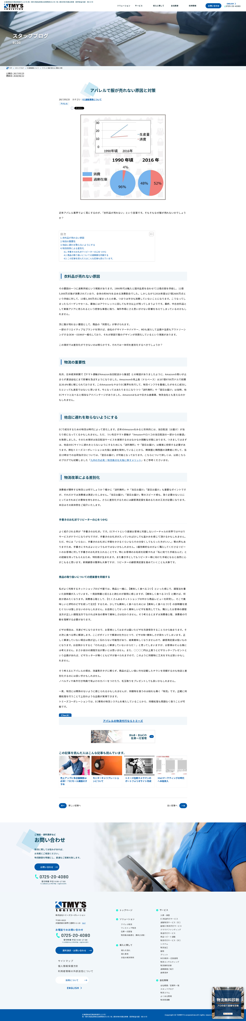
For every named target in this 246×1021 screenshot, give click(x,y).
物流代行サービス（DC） (171, 940)
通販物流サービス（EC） (171, 922)
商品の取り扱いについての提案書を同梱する (87, 255)
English (230, 4)
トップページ (126, 910)
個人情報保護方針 (68, 966)
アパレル (64, 103)
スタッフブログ (167, 989)
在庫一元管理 (126, 931)
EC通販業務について (92, 99)
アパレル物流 (126, 924)
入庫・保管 (165, 915)
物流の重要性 (68, 241)
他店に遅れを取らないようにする (78, 244)
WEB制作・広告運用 (169, 958)
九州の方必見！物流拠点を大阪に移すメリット (115, 460)
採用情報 (192, 5)
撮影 (162, 951)
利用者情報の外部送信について (75, 971)
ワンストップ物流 (128, 928)
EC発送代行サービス (169, 918)
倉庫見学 (164, 972)
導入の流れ (125, 950)
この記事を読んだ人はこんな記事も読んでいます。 (90, 258)
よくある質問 (166, 996)
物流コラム (165, 992)
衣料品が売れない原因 (73, 237)
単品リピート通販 (168, 936)
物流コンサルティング (169, 962)
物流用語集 (165, 999)
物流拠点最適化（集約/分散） (133, 935)
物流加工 (164, 947)
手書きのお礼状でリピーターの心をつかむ (86, 251)
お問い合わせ (213, 5)
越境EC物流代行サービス (171, 926)
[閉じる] (241, 990)
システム (164, 944)
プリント (164, 954)
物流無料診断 (166, 965)
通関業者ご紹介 (167, 969)
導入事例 (125, 954)
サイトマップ (65, 960)
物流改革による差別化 (73, 248)
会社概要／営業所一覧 (169, 985)
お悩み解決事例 (127, 957)
